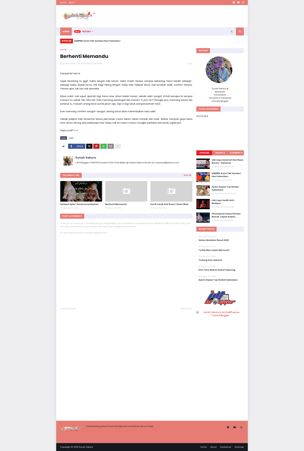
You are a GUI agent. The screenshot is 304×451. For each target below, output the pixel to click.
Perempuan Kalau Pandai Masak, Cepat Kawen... (226, 215)
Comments (236, 152)
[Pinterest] (96, 146)
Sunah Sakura (85, 158)
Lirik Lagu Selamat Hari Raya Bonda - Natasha (227, 161)
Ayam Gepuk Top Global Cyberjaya (225, 188)
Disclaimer (225, 446)
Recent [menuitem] (86, 31)
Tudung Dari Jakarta (210, 260)
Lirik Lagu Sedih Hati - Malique (223, 202)
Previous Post (69, 308)
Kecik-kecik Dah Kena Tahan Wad (169, 204)
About (72, 2)
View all (187, 175)
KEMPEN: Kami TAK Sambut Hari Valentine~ (97, 40)
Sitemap (239, 446)
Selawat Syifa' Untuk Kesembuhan (79, 204)
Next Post (186, 308)
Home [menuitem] (66, 31)
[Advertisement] (186, 16)
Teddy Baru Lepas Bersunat (214, 250)
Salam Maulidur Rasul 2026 (214, 240)
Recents (220, 152)
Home (63, 2)
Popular (204, 152)
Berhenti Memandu (116, 204)
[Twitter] (89, 146)
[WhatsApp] (103, 146)
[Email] (111, 146)
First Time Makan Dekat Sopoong (217, 270)
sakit (70, 49)
